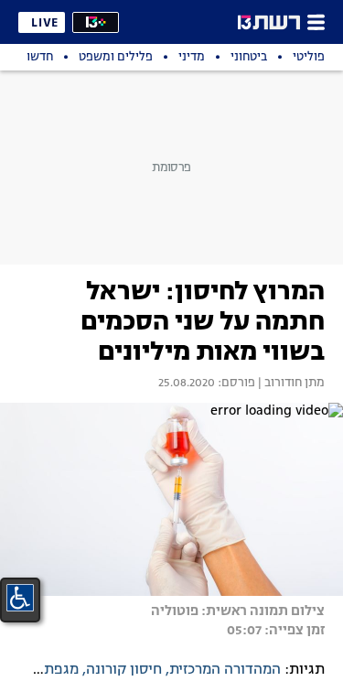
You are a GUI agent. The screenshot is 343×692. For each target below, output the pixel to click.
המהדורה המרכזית (225, 670)
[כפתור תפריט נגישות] (20, 597)
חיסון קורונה (124, 670)
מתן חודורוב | (290, 383)
